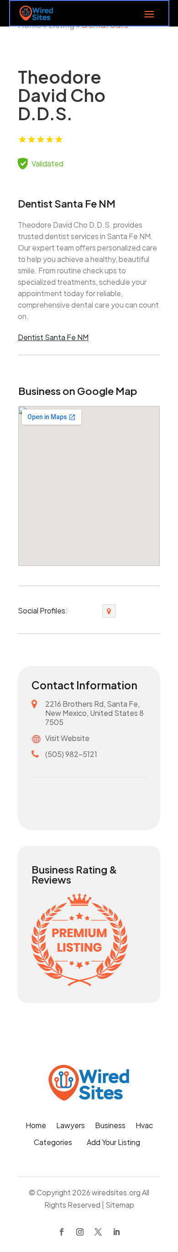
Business (110, 1126)
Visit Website (67, 738)
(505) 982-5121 (71, 754)
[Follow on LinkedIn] (116, 1232)
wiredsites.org (116, 1192)
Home (36, 1126)
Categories (53, 1143)
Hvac (144, 1126)
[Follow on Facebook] (61, 1232)
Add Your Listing (113, 1143)
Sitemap (119, 1204)
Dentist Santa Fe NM (53, 337)
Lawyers (70, 1126)
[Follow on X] (98, 1232)
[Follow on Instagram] (80, 1232)
